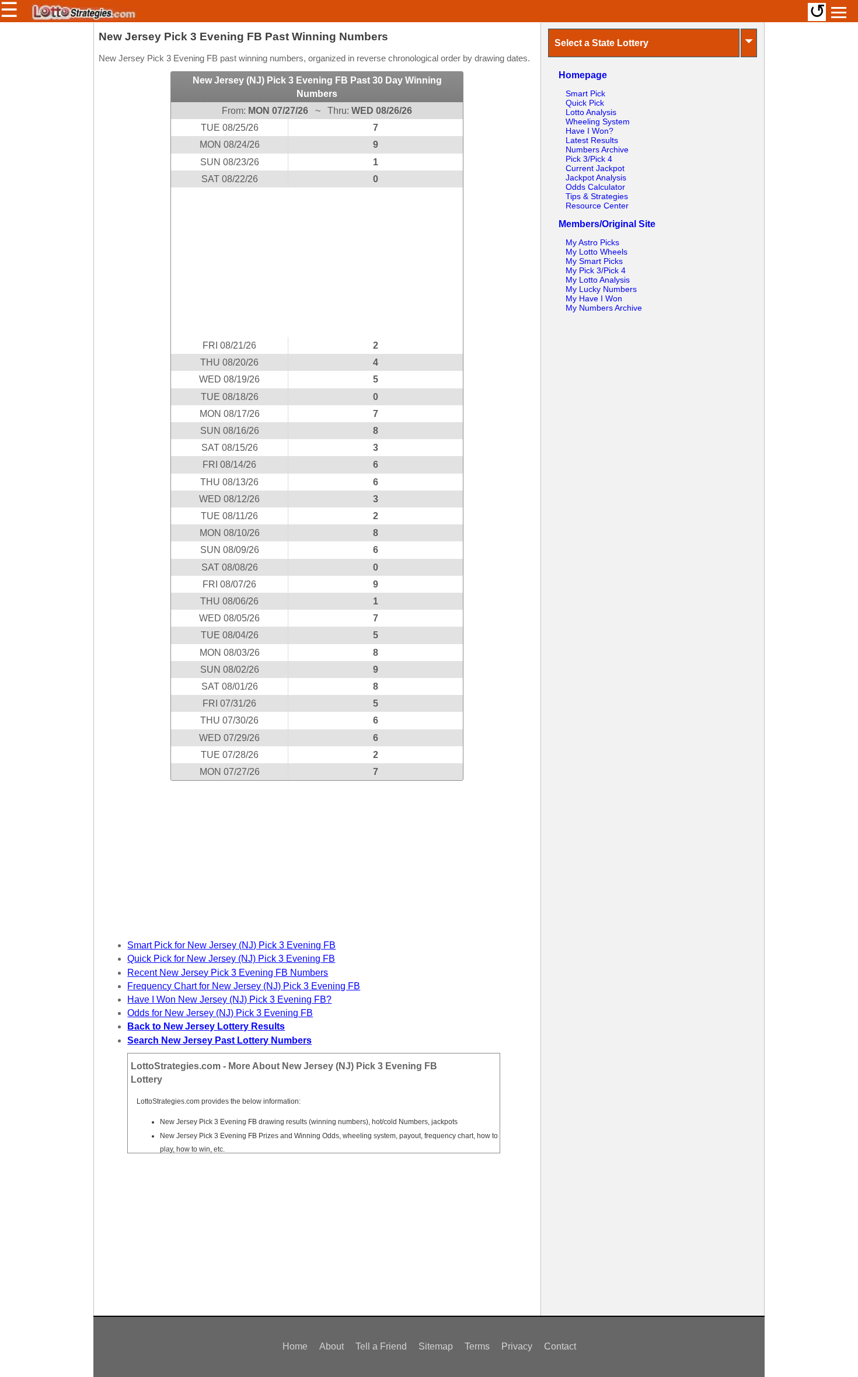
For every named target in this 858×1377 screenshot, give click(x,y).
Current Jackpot (595, 168)
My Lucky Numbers (601, 289)
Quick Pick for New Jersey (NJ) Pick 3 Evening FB (231, 959)
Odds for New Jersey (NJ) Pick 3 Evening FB (220, 1013)
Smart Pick (585, 93)
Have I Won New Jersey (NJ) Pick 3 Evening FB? (229, 999)
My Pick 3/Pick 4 (596, 270)
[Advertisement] (316, 262)
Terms (477, 1346)
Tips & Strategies (597, 196)
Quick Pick (585, 102)
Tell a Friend (381, 1346)
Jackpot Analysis (596, 177)
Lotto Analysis (591, 112)
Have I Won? (589, 130)
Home (295, 1346)
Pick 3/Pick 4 (589, 159)
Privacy (516, 1346)
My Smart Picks (594, 261)
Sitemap (435, 1346)
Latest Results (592, 140)
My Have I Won (594, 298)
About (331, 1346)
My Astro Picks (592, 242)
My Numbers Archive (604, 307)
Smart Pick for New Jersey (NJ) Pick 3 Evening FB (231, 945)
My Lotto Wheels (596, 251)
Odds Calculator (595, 187)
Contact (560, 1346)
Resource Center (597, 205)
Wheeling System (598, 121)
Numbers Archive (597, 149)
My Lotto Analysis (598, 279)
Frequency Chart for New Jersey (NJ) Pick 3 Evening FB (243, 986)
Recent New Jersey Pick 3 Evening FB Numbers (227, 973)
